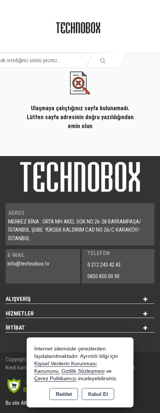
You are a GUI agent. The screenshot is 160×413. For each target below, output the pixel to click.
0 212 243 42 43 (104, 265)
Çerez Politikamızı (55, 378)
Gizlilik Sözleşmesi (83, 371)
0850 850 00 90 (103, 276)
